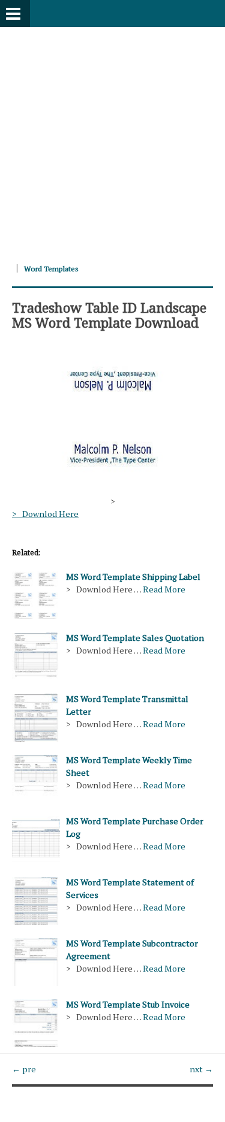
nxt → (201, 1069)
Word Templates (51, 269)
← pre (24, 1069)
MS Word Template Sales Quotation (135, 637)
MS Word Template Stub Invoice (128, 1004)
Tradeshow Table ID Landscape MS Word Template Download (109, 314)
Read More (164, 589)
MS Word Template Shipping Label (133, 576)
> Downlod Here (45, 513)
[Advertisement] (112, 139)
